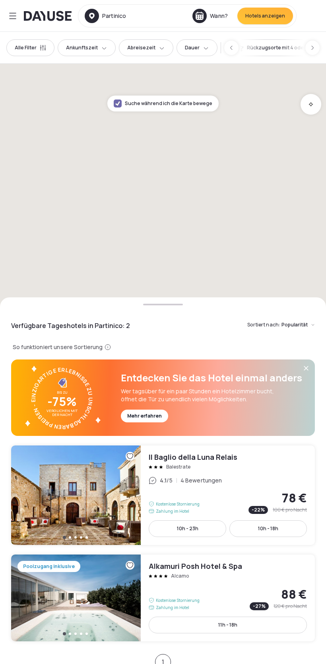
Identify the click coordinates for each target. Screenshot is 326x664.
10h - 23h (187, 528)
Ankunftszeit (82, 47)
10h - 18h (268, 528)
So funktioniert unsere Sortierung (58, 347)
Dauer (192, 47)
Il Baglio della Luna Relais (163, 495)
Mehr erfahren (144, 415)
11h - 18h (227, 624)
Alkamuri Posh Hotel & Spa (163, 598)
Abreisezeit (141, 47)
